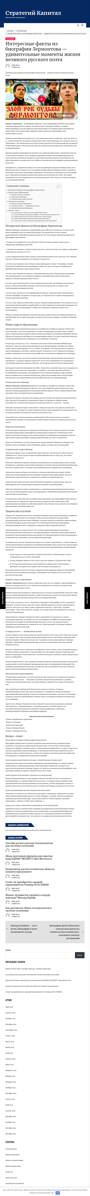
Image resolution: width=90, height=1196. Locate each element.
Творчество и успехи (16, 201)
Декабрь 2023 (10, 1082)
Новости (9, 1172)
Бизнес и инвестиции (14, 1160)
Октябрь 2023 (10, 1093)
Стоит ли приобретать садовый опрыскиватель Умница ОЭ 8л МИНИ (27, 883)
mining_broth (15, 65)
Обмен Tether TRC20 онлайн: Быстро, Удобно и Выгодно (28, 969)
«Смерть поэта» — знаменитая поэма (25, 206)
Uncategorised (11, 1149)
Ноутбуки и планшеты (14, 1183)
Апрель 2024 (10, 1059)
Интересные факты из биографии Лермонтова (26, 190)
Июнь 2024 (9, 1047)
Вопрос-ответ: (14, 210)
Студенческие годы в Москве (21, 199)
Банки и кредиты (12, 1155)
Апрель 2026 (10, 1013)
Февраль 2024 (10, 1070)
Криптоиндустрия (13, 1166)
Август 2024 (10, 1036)
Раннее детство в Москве (20, 195)
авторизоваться (45, 830)
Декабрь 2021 (10, 1134)
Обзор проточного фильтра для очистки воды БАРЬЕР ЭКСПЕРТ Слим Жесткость (29, 857)
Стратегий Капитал (33, 13)
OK (58, 1193)
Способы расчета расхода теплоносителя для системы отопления (29, 844)
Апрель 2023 (10, 1111)
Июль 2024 (9, 1042)
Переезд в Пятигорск (19, 197)
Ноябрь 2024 (10, 1019)
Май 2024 (9, 1053)
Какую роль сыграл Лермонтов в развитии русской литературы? (35, 220)
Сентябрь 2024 (11, 1030)
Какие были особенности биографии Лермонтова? (30, 212)
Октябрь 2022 (10, 1128)
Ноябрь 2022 (10, 1122)
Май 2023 (9, 1105)
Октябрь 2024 (10, 1024)
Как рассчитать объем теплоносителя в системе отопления (28, 909)
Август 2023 (10, 1099)
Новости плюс (11, 1178)
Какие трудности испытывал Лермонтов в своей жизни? (33, 216)
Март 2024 (9, 1065)
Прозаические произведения (22, 208)
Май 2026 (9, 1007)
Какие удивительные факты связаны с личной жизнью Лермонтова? (37, 214)
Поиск (8, 950)
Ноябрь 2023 (10, 1088)
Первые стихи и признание (21, 204)
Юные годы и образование (18, 192)
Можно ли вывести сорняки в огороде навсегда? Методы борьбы (27, 896)
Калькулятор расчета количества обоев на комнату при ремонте (29, 870)
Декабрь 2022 (10, 1116)
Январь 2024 (10, 1076)
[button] (57, 187)
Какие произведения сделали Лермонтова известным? (32, 218)
